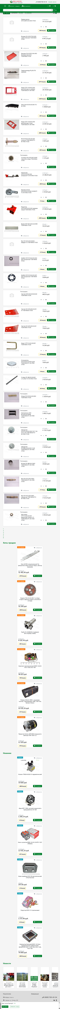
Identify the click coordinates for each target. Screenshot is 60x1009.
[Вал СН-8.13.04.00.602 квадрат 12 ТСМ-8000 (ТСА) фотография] (11, 244)
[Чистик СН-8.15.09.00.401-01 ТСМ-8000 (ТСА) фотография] (11, 312)
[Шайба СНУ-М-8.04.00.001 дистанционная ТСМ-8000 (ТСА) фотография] (11, 278)
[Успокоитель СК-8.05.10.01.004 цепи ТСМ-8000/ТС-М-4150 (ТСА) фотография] (11, 363)
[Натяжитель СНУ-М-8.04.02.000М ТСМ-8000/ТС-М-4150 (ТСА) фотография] (11, 414)
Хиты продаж (9, 542)
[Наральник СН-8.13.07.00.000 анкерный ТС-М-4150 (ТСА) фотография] (11, 176)
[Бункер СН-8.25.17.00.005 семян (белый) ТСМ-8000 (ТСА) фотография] (11, 39)
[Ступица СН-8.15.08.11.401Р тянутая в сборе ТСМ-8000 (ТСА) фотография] (11, 159)
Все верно (5, 1006)
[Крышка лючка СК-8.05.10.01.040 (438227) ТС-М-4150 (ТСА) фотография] (11, 193)
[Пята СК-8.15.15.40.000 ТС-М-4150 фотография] (11, 108)
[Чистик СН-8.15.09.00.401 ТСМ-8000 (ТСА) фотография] (11, 329)
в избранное (26, 31)
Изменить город (15, 1006)
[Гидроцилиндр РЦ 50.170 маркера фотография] (11, 73)
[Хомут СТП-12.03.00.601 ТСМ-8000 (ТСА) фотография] (11, 346)
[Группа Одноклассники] (56, 1000)
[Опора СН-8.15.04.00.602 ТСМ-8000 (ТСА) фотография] (11, 397)
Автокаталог (27, 6)
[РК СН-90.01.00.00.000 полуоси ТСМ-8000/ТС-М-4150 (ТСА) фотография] (11, 142)
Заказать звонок (52, 2)
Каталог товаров (14, 6)
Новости (7, 963)
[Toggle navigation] (5, 6)
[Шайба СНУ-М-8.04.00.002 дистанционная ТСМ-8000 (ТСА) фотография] (11, 261)
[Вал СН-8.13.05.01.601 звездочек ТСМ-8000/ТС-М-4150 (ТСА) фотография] (11, 499)
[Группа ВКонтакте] (54, 1000)
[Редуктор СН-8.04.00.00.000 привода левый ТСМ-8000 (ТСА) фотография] (11, 210)
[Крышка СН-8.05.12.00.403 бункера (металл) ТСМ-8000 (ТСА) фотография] (11, 56)
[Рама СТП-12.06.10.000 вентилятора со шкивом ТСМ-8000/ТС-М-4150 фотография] (11, 91)
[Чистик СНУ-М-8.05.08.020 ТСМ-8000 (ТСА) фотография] (11, 295)
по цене (21, 13)
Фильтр (7, 13)
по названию (28, 13)
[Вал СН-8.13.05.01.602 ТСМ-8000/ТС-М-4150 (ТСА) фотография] (11, 482)
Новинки (7, 753)
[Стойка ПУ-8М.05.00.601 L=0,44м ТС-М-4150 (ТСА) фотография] (11, 380)
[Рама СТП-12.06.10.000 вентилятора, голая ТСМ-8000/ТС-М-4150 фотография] (11, 125)
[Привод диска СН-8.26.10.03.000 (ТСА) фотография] (11, 22)
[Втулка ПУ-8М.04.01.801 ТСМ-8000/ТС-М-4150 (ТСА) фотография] (11, 465)
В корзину (52, 30)
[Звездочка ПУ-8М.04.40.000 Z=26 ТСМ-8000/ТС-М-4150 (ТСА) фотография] (11, 448)
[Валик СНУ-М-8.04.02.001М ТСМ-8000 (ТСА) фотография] (11, 227)
